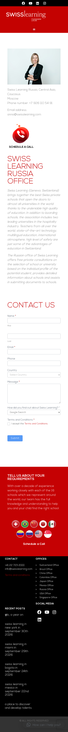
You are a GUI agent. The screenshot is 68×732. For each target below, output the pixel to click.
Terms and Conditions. (36, 424)
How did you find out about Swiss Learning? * (33, 408)
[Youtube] (30, 3)
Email (11, 347)
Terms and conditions (17, 575)
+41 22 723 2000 (15, 565)
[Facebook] (23, 3)
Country (12, 370)
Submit (15, 438)
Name (11, 316)
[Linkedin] (37, 3)
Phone (11, 359)
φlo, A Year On (14, 614)
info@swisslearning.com (18, 569)
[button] (34, 29)
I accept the (29, 424)
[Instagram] (45, 3)
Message (13, 382)
